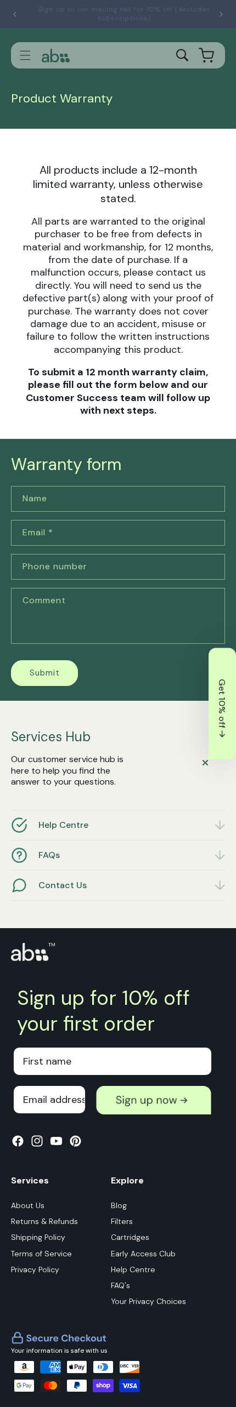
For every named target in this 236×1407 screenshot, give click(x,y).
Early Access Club (143, 1254)
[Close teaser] (205, 762)
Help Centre (133, 1269)
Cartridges (130, 1237)
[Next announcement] (221, 14)
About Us (27, 1205)
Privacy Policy (35, 1269)
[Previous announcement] (15, 14)
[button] (25, 55)
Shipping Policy (38, 1237)
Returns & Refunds (44, 1221)
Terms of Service (41, 1254)
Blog (119, 1205)
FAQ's (120, 1285)
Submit (45, 672)
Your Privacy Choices (148, 1301)
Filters (122, 1221)
